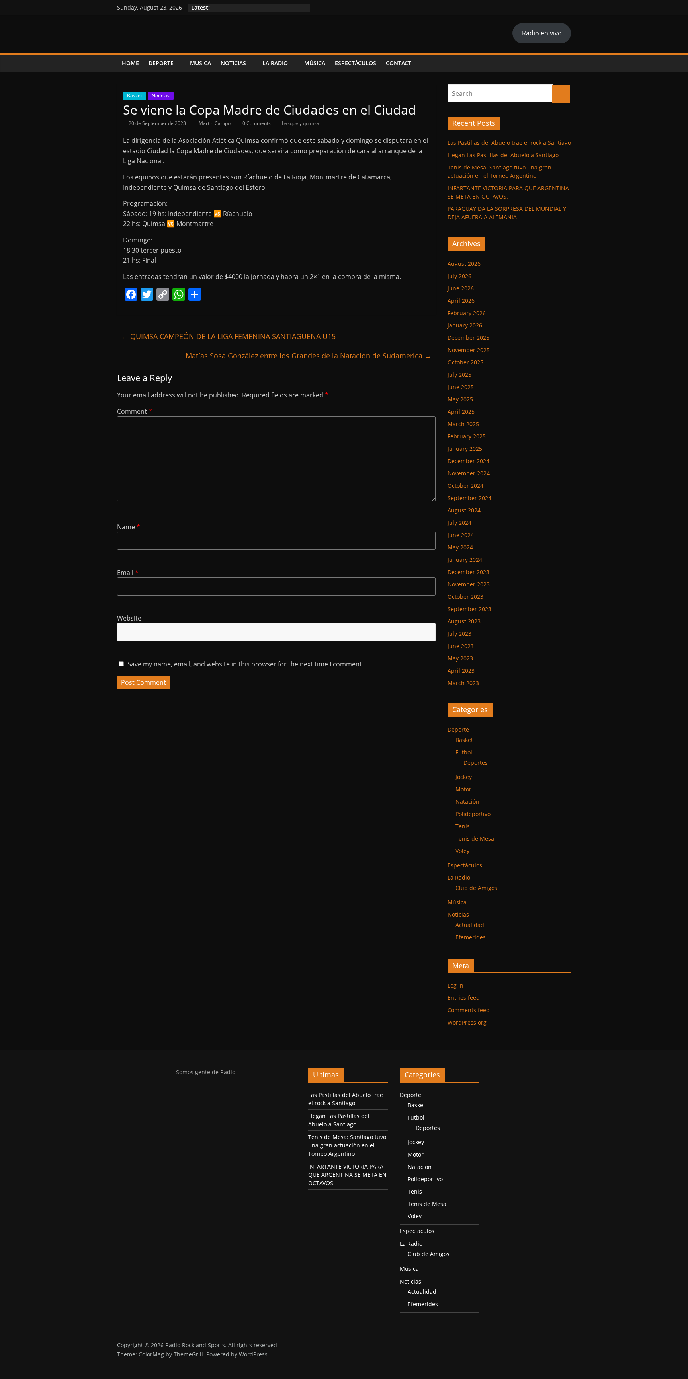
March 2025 (463, 424)
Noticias (233, 63)
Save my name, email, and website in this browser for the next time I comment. (245, 664)
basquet (291, 123)
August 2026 (464, 263)
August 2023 (464, 621)
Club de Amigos (476, 888)
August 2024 (464, 510)
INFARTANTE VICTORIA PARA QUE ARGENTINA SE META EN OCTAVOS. (347, 1175)
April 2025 (461, 411)
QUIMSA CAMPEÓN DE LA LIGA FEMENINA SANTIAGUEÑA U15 (228, 336)
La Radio (275, 63)
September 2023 (469, 609)
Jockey (463, 777)
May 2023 (460, 658)
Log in (455, 985)
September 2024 (469, 498)
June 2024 (461, 535)
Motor (463, 789)
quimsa (311, 123)
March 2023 (463, 683)
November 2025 (469, 350)
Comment (134, 411)
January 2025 (465, 448)
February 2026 (467, 313)
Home (130, 63)
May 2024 (460, 547)
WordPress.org (467, 1022)
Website (129, 618)
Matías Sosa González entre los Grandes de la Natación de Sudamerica (309, 355)
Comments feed (469, 1010)
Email (128, 572)
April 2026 (461, 300)
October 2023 (465, 596)
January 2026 (465, 325)
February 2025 (467, 436)
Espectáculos (355, 63)
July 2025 (459, 374)
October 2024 (465, 485)
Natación (467, 801)
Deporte (161, 63)
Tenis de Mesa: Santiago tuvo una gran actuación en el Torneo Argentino (347, 1145)
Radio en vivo (542, 33)
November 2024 (469, 473)
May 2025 (460, 399)
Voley (462, 851)
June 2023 (461, 646)
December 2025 (468, 337)
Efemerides (470, 937)
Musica (200, 63)
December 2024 (468, 461)
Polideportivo (473, 814)
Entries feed (464, 997)
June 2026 (461, 288)
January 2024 (465, 559)
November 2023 (469, 584)
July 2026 (459, 276)
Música (314, 63)
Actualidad (469, 925)
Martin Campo (215, 123)
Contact (398, 63)
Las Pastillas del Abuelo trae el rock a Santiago (509, 142)
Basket (134, 95)
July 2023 (459, 633)
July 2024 (459, 522)
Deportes (475, 762)
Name (128, 526)
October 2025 (465, 362)
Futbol (463, 752)
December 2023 (468, 572)
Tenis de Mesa (474, 838)
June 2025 (461, 387)
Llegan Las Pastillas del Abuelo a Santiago (503, 155)
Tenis (462, 826)
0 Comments (256, 123)
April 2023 (461, 670)
